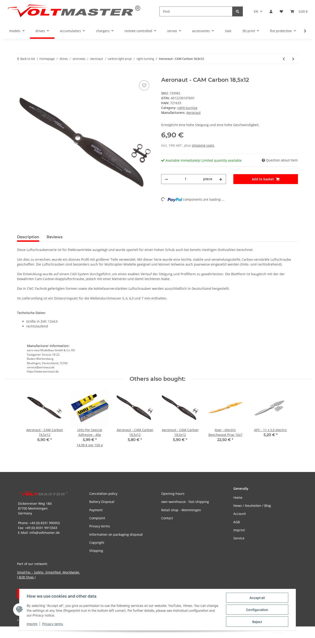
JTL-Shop (291, 632)
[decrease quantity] (166, 179)
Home (237, 497)
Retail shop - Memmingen (181, 510)
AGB (236, 522)
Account (239, 513)
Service (238, 538)
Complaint (97, 518)
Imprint (32, 624)
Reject (257, 622)
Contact (167, 518)
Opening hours (172, 493)
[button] (271, 11)
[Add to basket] (20, 74)
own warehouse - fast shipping (185, 501)
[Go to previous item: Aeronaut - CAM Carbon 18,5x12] (283, 59)
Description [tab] (28, 237)
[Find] (237, 11)
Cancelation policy (103, 493)
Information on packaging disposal (116, 534)
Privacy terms (52, 624)
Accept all (257, 598)
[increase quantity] (221, 179)
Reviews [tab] (54, 237)
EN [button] (256, 11)
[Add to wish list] (144, 85)
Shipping (96, 550)
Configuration (257, 610)
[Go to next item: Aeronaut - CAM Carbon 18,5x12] (293, 59)
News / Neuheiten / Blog (252, 505)
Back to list (27, 59)
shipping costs (203, 145)
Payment (96, 510)
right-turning (187, 108)
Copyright (96, 542)
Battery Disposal (101, 501)
